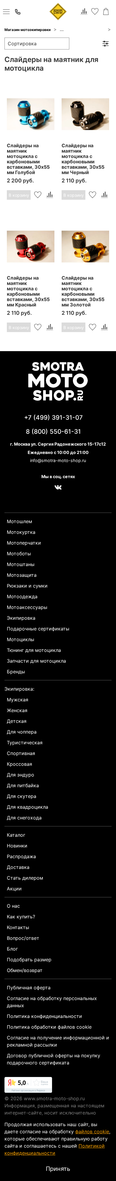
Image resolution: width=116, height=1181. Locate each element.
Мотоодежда (22, 596)
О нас (13, 906)
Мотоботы (19, 554)
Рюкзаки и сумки (27, 586)
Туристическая (25, 743)
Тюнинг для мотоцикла (34, 650)
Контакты (18, 927)
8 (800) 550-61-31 (53, 431)
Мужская (17, 700)
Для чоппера (22, 732)
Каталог (16, 835)
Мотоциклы (20, 639)
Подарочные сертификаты (38, 629)
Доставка (18, 867)
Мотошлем (19, 521)
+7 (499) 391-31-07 (53, 417)
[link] (28, 1086)
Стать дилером (25, 878)
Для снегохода (24, 818)
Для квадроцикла (27, 807)
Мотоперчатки (24, 543)
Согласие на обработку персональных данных (52, 1001)
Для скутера (21, 796)
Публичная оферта (29, 988)
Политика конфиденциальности (44, 1016)
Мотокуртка (21, 532)
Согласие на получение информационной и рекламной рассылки (58, 1041)
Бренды (16, 672)
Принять (58, 1168)
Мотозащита (22, 575)
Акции (14, 889)
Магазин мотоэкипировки (27, 29)
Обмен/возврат (25, 970)
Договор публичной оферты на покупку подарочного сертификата (53, 1059)
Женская (17, 710)
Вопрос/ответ (23, 938)
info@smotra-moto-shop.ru (58, 460)
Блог (12, 949)
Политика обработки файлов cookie (49, 1027)
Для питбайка (23, 785)
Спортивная (21, 753)
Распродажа (21, 856)
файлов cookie (92, 1131)
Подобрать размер (29, 960)
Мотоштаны (21, 564)
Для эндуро (20, 775)
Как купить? (21, 917)
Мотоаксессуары (27, 607)
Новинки (17, 846)
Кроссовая (19, 764)
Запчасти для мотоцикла (82, 29)
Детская (16, 721)
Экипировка (21, 618)
